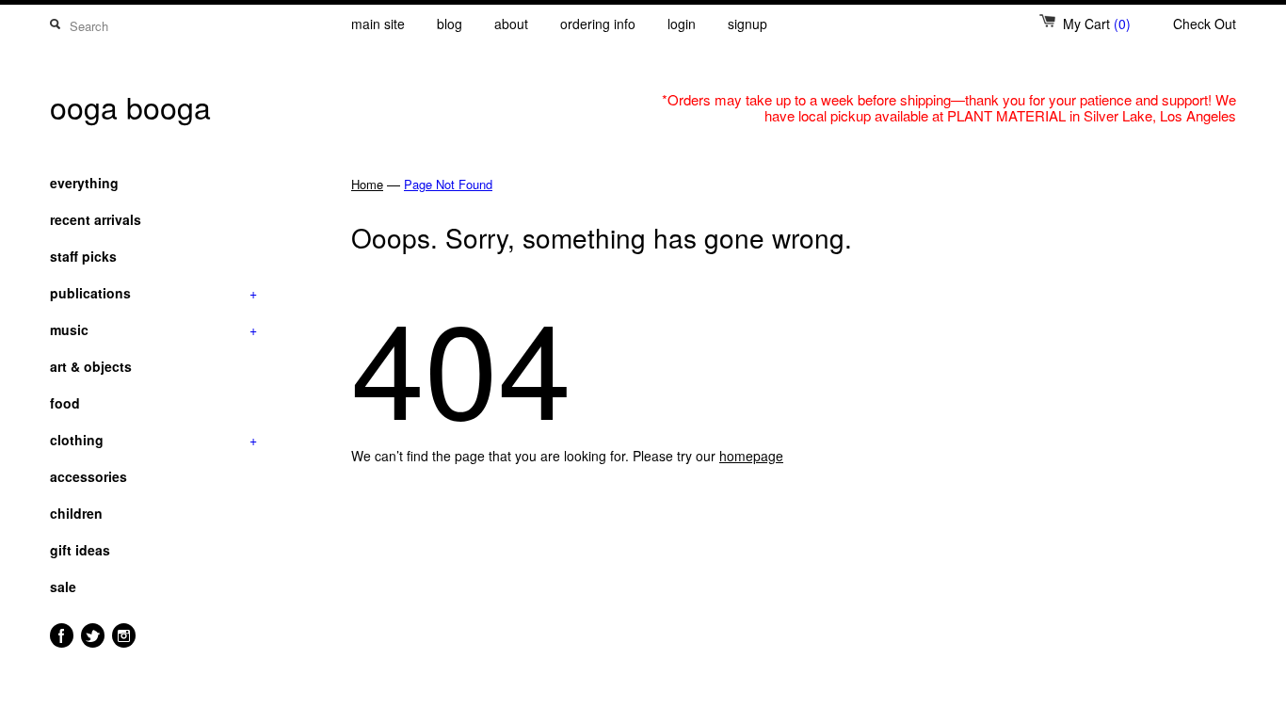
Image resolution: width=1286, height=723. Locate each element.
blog (449, 23)
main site (378, 23)
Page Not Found (448, 184)
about (511, 23)
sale (63, 586)
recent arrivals (95, 219)
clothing (153, 439)
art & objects (91, 366)
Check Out (1204, 23)
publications (153, 292)
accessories (88, 476)
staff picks (83, 256)
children (76, 513)
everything (84, 182)
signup (747, 23)
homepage (751, 455)
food (65, 403)
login (681, 23)
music (153, 329)
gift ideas (80, 549)
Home (367, 184)
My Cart (1097, 23)
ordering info (597, 23)
